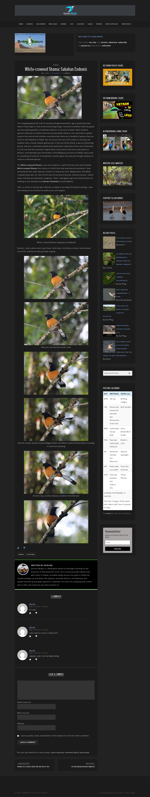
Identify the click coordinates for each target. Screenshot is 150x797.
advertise (113, 42)
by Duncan (55, 73)
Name (24, 702)
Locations (80, 24)
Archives (30, 24)
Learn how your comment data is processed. (70, 752)
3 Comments (67, 73)
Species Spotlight (112, 24)
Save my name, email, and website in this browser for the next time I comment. (55, 736)
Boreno (21, 554)
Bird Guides (53, 24)
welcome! (106, 46)
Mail (23, 713)
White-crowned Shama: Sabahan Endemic (56, 69)
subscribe (122, 42)
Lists (72, 24)
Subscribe (117, 549)
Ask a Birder (40, 24)
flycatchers (31, 554)
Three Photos (126, 24)
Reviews (99, 24)
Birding (63, 24)
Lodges (90, 24)
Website (20, 723)
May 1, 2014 (45, 73)
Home (21, 24)
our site (92, 42)
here (109, 513)
